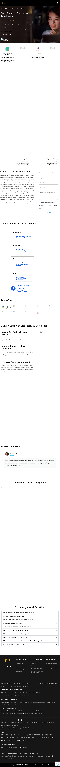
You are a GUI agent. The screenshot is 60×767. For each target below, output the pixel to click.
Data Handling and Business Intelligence (22, 250)
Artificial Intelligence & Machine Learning (37, 671)
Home (2, 8)
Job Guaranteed (36, 659)
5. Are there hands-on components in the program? (18, 627)
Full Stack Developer (36, 668)
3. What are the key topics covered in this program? (18, 620)
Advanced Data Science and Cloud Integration (21, 278)
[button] (23, 237)
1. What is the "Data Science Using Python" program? (18, 612)
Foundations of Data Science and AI (22, 237)
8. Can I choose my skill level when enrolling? (16, 637)
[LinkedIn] (7, 666)
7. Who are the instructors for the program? (16, 634)
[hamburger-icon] (57, 3)
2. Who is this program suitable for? (13, 616)
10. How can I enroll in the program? (13, 644)
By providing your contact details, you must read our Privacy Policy (48, 205)
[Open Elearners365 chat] (57, 764)
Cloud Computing (36, 666)
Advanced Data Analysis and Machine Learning (22, 264)
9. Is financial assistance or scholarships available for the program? (22, 641)
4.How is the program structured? (13, 623)
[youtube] (11, 666)
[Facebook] (4, 666)
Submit (49, 212)
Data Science (34, 663)
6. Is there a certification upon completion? (15, 630)
